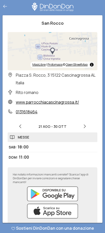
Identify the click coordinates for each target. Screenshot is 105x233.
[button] (52, 51)
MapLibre (39, 64)
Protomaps (54, 64)
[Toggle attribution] (92, 65)
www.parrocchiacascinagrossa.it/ (47, 102)
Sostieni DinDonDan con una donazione (55, 228)
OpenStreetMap (77, 64)
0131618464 (26, 112)
